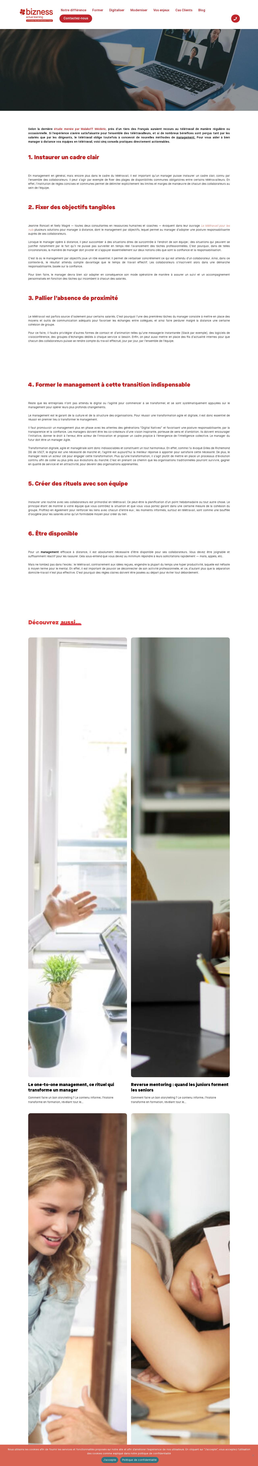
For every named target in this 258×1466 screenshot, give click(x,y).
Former (97, 10)
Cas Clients (183, 10)
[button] (47, 68)
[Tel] (235, 19)
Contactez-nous (75, 18)
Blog (201, 10)
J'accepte (109, 1460)
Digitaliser (116, 10)
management (185, 137)
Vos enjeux (161, 10)
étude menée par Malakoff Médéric (80, 129)
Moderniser (138, 10)
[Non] (253, 1455)
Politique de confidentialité (139, 1460)
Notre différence (73, 10)
